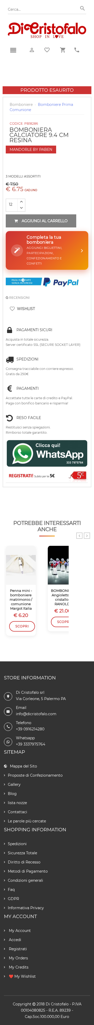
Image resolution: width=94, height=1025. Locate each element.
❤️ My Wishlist (22, 976)
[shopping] (62, 50)
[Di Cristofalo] (47, 24)
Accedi (14, 939)
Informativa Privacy (26, 908)
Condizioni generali (25, 880)
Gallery (14, 784)
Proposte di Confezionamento (35, 775)
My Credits (18, 967)
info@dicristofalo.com (36, 714)
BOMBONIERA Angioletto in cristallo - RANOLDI (62, 597)
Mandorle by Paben (31, 149)
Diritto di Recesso (24, 862)
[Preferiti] (47, 50)
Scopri (22, 626)
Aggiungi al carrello (45, 221)
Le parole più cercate (27, 821)
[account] (32, 50)
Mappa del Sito (23, 766)
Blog (12, 793)
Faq (11, 889)
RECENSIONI (19, 298)
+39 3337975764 (30, 744)
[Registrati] (47, 476)
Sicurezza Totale (22, 853)
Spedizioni (17, 843)
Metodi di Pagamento (28, 871)
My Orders (18, 958)
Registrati (17, 949)
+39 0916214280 (30, 729)
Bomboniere (21, 104)
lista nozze (17, 802)
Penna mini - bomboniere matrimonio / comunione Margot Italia (21, 599)
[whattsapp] (47, 453)
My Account (19, 930)
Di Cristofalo (57, 1004)
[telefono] (76, 50)
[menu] (13, 50)
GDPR (13, 898)
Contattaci (17, 812)
